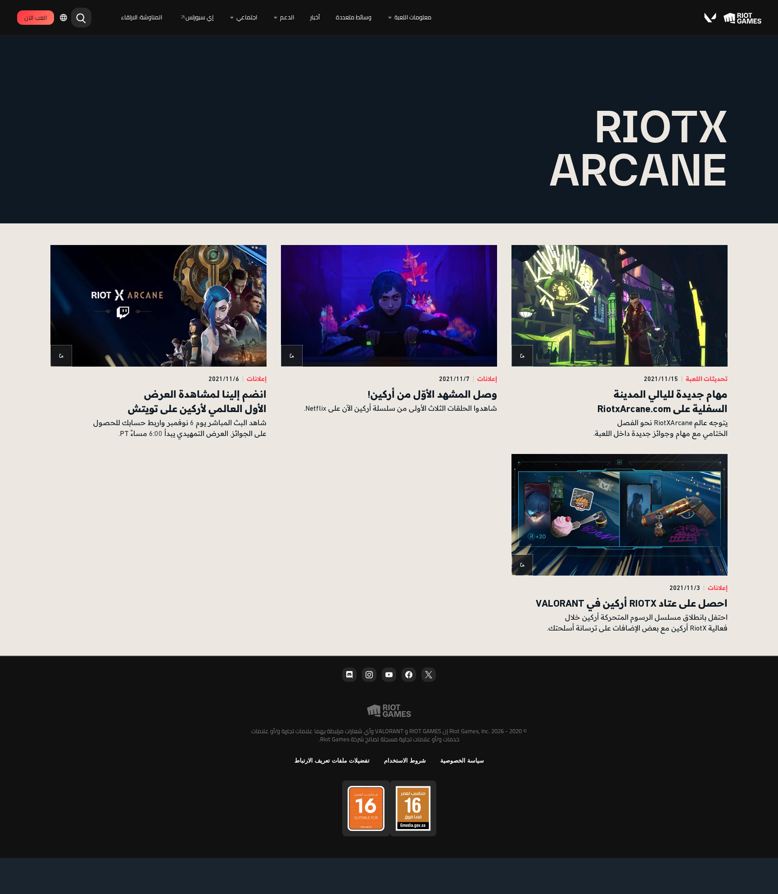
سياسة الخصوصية (462, 760)
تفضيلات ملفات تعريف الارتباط (332, 760)
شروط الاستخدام (405, 760)
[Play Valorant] (709, 17)
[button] (619, 342)
